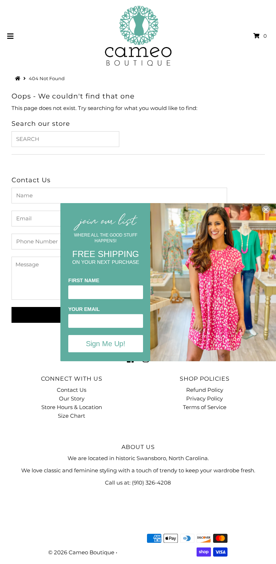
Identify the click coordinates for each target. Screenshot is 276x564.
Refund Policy (204, 389)
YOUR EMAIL (84, 309)
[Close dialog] (266, 209)
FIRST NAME (83, 280)
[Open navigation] (11, 36)
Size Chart (71, 415)
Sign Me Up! (105, 344)
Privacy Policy (204, 398)
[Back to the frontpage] (18, 78)
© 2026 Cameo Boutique (81, 552)
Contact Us (71, 389)
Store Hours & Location (71, 407)
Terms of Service (204, 407)
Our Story (71, 398)
